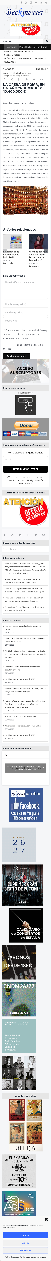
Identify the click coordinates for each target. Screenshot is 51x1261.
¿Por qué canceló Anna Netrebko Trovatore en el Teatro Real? (38, 256)
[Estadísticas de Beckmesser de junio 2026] (12, 235)
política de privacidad (20, 480)
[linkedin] (41, 3)
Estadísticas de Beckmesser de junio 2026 (11, 254)
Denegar (25, 1243)
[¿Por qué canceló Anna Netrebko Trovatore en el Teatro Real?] (38, 235)
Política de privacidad (28, 1257)
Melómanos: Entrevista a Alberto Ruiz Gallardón (24, 726)
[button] (46, 1219)
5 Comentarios (35, 264)
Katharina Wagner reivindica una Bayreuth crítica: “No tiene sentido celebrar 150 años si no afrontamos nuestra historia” (25, 704)
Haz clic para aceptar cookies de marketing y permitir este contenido (25, 768)
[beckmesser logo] (25, 6)
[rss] (46, 3)
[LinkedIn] (20, 534)
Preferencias (25, 1250)
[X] (12, 534)
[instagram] (31, 3)
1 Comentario (9, 261)
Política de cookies (12, 1257)
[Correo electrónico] (43, 534)
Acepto (25, 1235)
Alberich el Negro (12, 579)
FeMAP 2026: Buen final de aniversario (20, 716)
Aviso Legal (42, 1257)
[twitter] (26, 3)
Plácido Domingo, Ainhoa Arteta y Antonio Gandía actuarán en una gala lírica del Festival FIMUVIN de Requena (25, 654)
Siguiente (41, 68)
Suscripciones (25, 392)
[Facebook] (4, 534)
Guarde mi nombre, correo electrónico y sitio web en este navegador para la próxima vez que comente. (25, 334)
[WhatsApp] (28, 534)
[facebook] (21, 3)
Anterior (9, 68)
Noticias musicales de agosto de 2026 (20, 679)
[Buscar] (47, 41)
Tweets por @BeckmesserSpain (25, 768)
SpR (8, 73)
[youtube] (36, 3)
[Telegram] (35, 534)
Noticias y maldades (21, 75)
